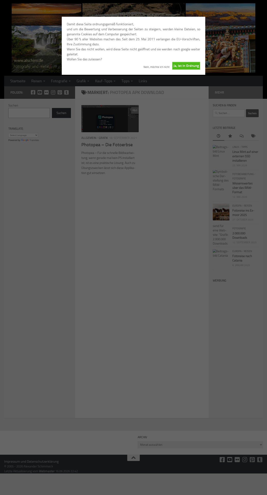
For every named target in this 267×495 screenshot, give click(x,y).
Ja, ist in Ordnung (186, 66)
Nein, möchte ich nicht (157, 67)
